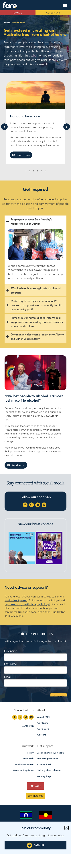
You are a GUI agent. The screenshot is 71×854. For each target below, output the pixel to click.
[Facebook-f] (25, 504)
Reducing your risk (47, 758)
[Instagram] (31, 504)
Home (7, 22)
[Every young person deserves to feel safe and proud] (49, 548)
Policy (30, 752)
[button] (65, 5)
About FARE (43, 717)
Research (28, 758)
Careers (41, 734)
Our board (43, 728)
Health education (24, 764)
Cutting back (44, 764)
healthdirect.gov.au (16, 600)
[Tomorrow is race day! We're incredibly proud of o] (22, 548)
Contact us (27, 725)
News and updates (23, 770)
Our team (42, 722)
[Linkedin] (44, 504)
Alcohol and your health (50, 752)
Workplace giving (23, 116)
